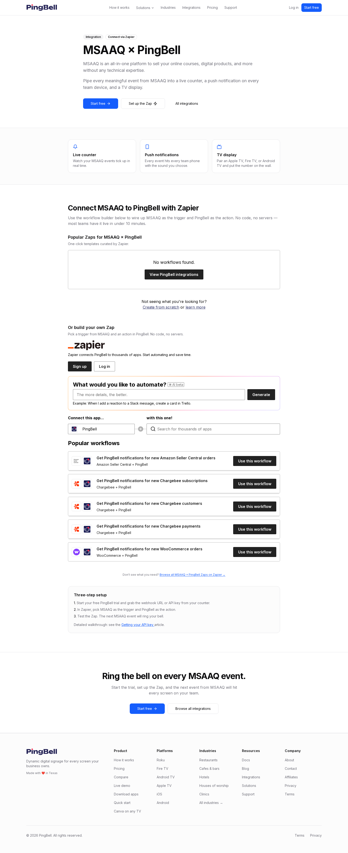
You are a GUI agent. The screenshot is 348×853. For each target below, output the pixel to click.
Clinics (204, 794)
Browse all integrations (193, 709)
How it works (119, 7)
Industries (168, 7)
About (289, 760)
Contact (291, 768)
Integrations (191, 7)
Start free (311, 7)
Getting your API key (137, 625)
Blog (245, 768)
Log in (294, 7)
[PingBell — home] (41, 7)
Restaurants (208, 760)
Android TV (166, 777)
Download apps (126, 794)
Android (163, 803)
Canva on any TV (127, 811)
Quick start (122, 803)
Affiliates (291, 777)
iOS (159, 794)
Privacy (290, 786)
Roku (161, 760)
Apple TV (164, 786)
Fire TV (162, 768)
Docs (246, 760)
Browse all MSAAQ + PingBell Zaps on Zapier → (192, 574)
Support (230, 7)
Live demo (122, 786)
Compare (121, 777)
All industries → (211, 803)
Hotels (204, 777)
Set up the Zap (140, 103)
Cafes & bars (209, 768)
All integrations (186, 103)
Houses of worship (214, 786)
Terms (289, 794)
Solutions (143, 8)
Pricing (212, 7)
